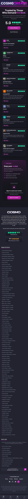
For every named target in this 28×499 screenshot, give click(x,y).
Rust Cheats (4, 315)
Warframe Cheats (6, 356)
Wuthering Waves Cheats (7, 287)
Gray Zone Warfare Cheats (7, 280)
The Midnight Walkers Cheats (8, 295)
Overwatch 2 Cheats (6, 397)
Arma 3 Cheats (5, 332)
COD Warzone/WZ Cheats (7, 254)
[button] (18, 482)
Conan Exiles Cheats (6, 348)
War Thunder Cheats (6, 325)
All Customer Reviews (6, 463)
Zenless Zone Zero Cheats (7, 423)
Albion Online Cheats (6, 289)
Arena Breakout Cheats (7, 327)
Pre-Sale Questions (6, 448)
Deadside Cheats (5, 401)
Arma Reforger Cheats (7, 330)
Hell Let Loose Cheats (6, 328)
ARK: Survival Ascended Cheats (9, 389)
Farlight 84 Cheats (6, 399)
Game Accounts (5, 252)
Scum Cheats (5, 276)
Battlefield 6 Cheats (6, 381)
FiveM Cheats (5, 393)
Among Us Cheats (6, 358)
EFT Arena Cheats (6, 311)
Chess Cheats (5, 403)
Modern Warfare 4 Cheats (7, 309)
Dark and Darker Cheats (7, 338)
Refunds (16, 478)
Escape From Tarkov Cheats (8, 258)
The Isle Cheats (5, 336)
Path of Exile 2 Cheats (6, 426)
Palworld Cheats (5, 407)
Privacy (11, 478)
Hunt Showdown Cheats (7, 395)
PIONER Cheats (5, 413)
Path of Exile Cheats (6, 424)
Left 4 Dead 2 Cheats (6, 368)
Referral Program (5, 465)
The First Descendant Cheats (8, 293)
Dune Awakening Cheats (7, 405)
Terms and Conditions (6, 452)
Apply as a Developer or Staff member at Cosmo (12, 458)
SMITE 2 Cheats (5, 415)
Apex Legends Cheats (7, 377)
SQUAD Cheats (5, 272)
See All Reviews (14, 32)
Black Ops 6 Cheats (6, 301)
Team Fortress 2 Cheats (7, 419)
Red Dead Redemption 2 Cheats (9, 354)
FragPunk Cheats (5, 281)
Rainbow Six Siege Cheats (7, 376)
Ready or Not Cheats (6, 432)
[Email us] (25, 469)
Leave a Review (14, 28)
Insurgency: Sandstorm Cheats (8, 340)
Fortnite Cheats (5, 313)
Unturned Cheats (5, 334)
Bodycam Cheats (5, 364)
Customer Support (6, 450)
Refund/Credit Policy (6, 454)
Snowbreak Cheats (6, 360)
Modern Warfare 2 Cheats (7, 305)
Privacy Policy (5, 456)
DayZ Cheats (5, 262)
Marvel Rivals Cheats (6, 268)
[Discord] (9, 482)
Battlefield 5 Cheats (6, 383)
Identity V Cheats (6, 299)
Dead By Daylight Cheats (7, 260)
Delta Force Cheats (6, 264)
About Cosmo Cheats (6, 446)
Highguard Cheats (6, 344)
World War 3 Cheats (6, 411)
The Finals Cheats (6, 323)
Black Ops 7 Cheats (6, 303)
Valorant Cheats (5, 321)
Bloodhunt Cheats (6, 283)
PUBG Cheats (5, 379)
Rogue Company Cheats (7, 278)
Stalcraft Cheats (5, 291)
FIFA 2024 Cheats (6, 366)
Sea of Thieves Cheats (7, 270)
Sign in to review (14, 197)
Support (21, 478)
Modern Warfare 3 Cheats (7, 307)
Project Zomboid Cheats (7, 428)
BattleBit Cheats (5, 285)
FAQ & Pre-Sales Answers (7, 460)
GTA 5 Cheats (5, 417)
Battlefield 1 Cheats (6, 385)
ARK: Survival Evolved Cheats (8, 391)
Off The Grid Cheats (6, 342)
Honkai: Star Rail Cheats (7, 297)
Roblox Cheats (5, 274)
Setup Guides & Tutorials (7, 461)
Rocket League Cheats (7, 266)
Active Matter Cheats (6, 409)
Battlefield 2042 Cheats (7, 387)
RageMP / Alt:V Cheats (7, 430)
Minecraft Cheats (5, 372)
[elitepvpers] (12, 482)
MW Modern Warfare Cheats (8, 256)
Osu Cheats (4, 374)
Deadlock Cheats (5, 362)
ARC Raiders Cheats (6, 317)
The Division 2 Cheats (6, 346)
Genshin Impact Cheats (7, 352)
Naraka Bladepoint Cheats (7, 350)
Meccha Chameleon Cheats (8, 370)
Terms (6, 478)
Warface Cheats (5, 421)
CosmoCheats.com (14, 476)
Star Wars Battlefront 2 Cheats (8, 434)
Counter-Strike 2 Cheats (7, 319)
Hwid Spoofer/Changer (7, 250)
